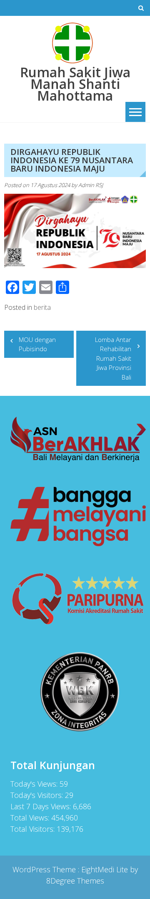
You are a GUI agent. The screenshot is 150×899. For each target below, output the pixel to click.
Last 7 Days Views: (41, 806)
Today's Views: (35, 784)
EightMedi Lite (105, 869)
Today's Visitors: (37, 795)
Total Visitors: (33, 829)
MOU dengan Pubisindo (37, 344)
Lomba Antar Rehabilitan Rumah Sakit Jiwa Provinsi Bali (113, 358)
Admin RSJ (90, 185)
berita (42, 307)
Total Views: (30, 818)
